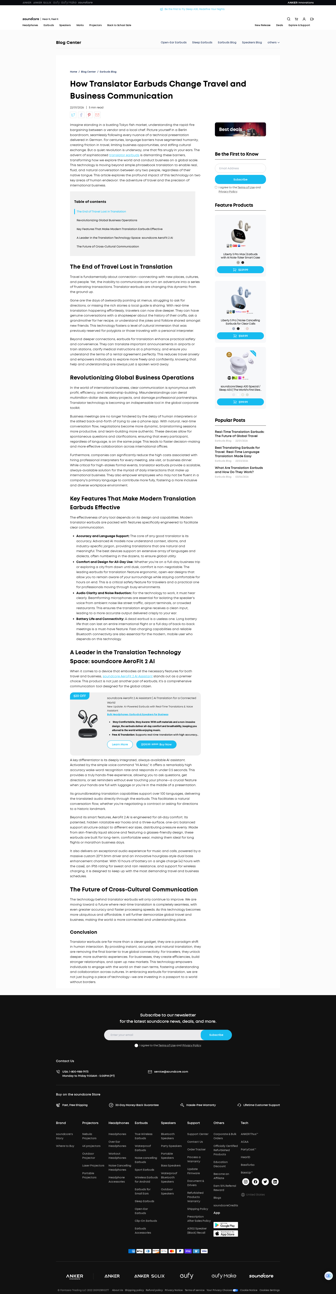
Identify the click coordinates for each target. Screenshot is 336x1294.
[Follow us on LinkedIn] (275, 1181)
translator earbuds (124, 155)
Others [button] (219, 1123)
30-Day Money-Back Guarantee (137, 1105)
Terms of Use (246, 187)
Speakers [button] (168, 1123)
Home (73, 71)
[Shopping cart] (296, 19)
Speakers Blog (252, 42)
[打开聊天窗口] (328, 1276)
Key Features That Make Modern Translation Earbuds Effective (120, 229)
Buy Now (156, 744)
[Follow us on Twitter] (265, 1181)
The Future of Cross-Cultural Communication (108, 246)
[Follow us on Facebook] (255, 1181)
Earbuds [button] (141, 1123)
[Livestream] (312, 19)
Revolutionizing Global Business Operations (107, 220)
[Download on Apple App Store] (226, 1233)
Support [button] (193, 1123)
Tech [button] (244, 1123)
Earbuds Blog (227, 42)
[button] (274, 42)
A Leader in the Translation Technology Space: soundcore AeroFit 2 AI (125, 238)
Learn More (120, 744)
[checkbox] (136, 1045)
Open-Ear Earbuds (174, 42)
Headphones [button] (118, 1123)
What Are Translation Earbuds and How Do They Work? (239, 470)
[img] (132, 1251)
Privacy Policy (228, 191)
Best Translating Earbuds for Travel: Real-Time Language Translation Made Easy (237, 452)
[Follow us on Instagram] (245, 1181)
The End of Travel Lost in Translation (101, 211)
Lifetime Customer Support (261, 1105)
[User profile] (304, 19)
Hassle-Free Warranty (201, 1105)
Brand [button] (61, 1123)
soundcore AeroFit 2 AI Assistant (128, 676)
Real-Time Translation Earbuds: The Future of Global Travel (239, 434)
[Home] (40, 19)
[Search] (288, 19)
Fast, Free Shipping (75, 1105)
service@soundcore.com (171, 1071)
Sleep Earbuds (202, 42)
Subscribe (240, 179)
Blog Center (68, 42)
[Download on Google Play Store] (226, 1225)
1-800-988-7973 (79, 1071)
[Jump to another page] (73, 115)
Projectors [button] (90, 1123)
